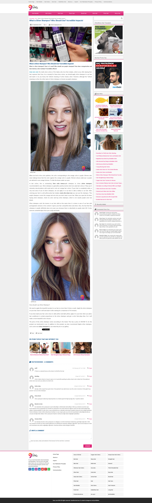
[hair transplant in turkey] (109, 40)
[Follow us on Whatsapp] (49, 469)
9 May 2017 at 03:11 (80, 376)
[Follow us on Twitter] (33, 469)
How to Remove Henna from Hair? (39, 355)
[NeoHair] (108, 75)
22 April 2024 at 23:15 (80, 396)
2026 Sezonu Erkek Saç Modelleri (104, 164)
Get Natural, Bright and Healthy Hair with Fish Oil (101, 106)
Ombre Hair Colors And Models (104, 172)
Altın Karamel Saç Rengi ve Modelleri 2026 (106, 161)
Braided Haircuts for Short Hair (104, 199)
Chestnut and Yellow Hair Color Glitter (105, 191)
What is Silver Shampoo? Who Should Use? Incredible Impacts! (109, 175)
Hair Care (39, 333)
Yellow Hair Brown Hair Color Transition (106, 188)
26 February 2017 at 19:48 (78, 368)
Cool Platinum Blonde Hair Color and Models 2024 (108, 156)
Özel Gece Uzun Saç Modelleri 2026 (105, 194)
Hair (36, 18)
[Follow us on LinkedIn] (39, 469)
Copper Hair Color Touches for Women (105, 180)
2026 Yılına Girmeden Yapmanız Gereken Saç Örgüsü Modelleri (101, 131)
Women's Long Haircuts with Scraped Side (106, 197)
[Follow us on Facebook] (29, 469)
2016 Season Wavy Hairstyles (81, 355)
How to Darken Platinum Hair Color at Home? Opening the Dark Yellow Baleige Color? (109, 183)
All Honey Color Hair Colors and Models (101, 118)
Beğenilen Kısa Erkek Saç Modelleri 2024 (106, 158)
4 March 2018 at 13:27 (79, 386)
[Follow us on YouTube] (42, 469)
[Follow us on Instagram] (36, 469)
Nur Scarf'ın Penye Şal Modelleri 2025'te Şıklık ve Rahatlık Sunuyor (115, 119)
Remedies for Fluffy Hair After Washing (106, 153)
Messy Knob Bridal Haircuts (116, 130)
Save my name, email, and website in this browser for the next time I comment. (50, 441)
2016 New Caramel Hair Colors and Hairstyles (116, 106)
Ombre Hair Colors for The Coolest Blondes (107, 169)
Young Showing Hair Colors (103, 167)
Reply (90, 368)
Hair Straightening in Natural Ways (60, 355)
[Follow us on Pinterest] (45, 469)
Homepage (31, 18)
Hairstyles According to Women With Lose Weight (108, 186)
